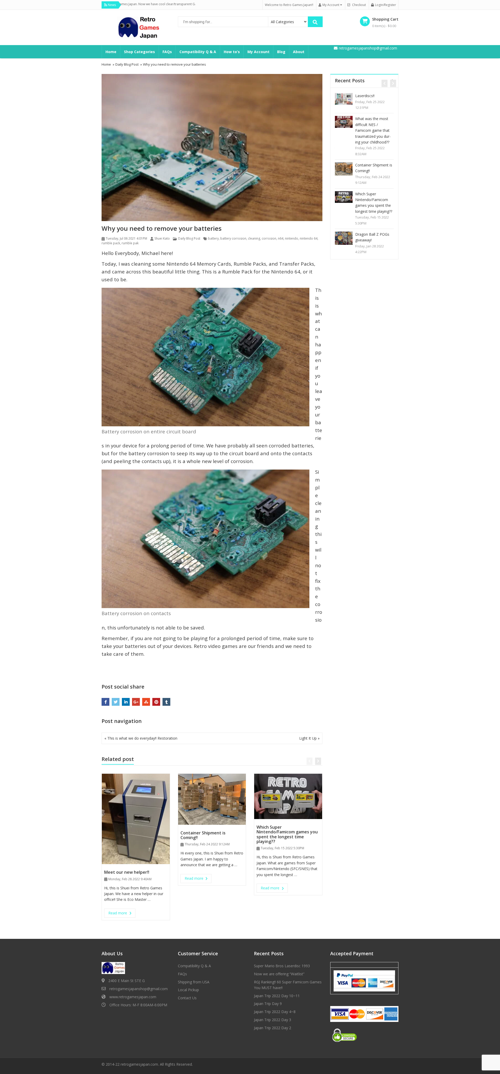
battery (213, 238)
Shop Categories (139, 51)
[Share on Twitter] (116, 702)
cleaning (254, 238)
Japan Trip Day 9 (369, 216)
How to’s (232, 51)
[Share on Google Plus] (136, 702)
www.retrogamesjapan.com (132, 996)
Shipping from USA (193, 981)
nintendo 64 (308, 238)
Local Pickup (188, 989)
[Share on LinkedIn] (126, 702)
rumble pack (111, 243)
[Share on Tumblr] (166, 702)
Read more (121, 912)
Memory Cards (214, 263)
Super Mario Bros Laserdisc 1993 (350, 98)
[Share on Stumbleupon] (146, 702)
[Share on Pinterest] (156, 702)
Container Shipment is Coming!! (203, 835)
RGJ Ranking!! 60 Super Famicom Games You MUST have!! (374, 159)
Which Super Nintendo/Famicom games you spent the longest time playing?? (287, 834)
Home (110, 51)
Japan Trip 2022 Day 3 (272, 1019)
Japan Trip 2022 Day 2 (272, 1027)
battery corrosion (233, 238)
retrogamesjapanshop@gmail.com (138, 988)
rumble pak (130, 243)
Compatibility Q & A (197, 51)
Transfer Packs (296, 263)
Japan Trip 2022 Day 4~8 (275, 1011)
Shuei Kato (162, 238)
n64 (280, 238)
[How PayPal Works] (364, 980)
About (298, 51)
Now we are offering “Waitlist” (372, 127)
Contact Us (187, 997)
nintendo (291, 238)
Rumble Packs (250, 263)
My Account (258, 51)
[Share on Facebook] (105, 702)
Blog (281, 51)
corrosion (269, 238)
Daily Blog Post (189, 238)
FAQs (167, 51)
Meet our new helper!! (126, 872)
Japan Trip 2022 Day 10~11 (372, 190)
